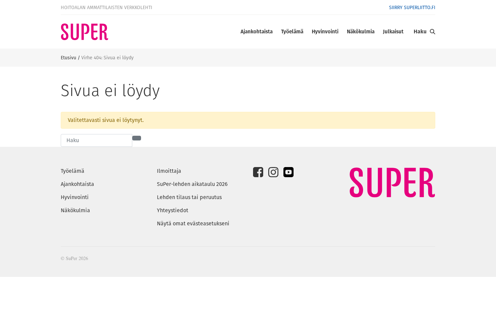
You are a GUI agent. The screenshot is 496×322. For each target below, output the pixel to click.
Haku (420, 31)
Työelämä (292, 31)
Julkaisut (393, 31)
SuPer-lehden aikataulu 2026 (192, 184)
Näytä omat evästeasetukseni (193, 223)
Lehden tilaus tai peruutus (189, 197)
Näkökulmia (361, 31)
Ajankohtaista (257, 31)
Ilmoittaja (169, 171)
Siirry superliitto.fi (412, 7)
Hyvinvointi (325, 31)
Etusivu (68, 57)
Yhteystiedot (172, 210)
